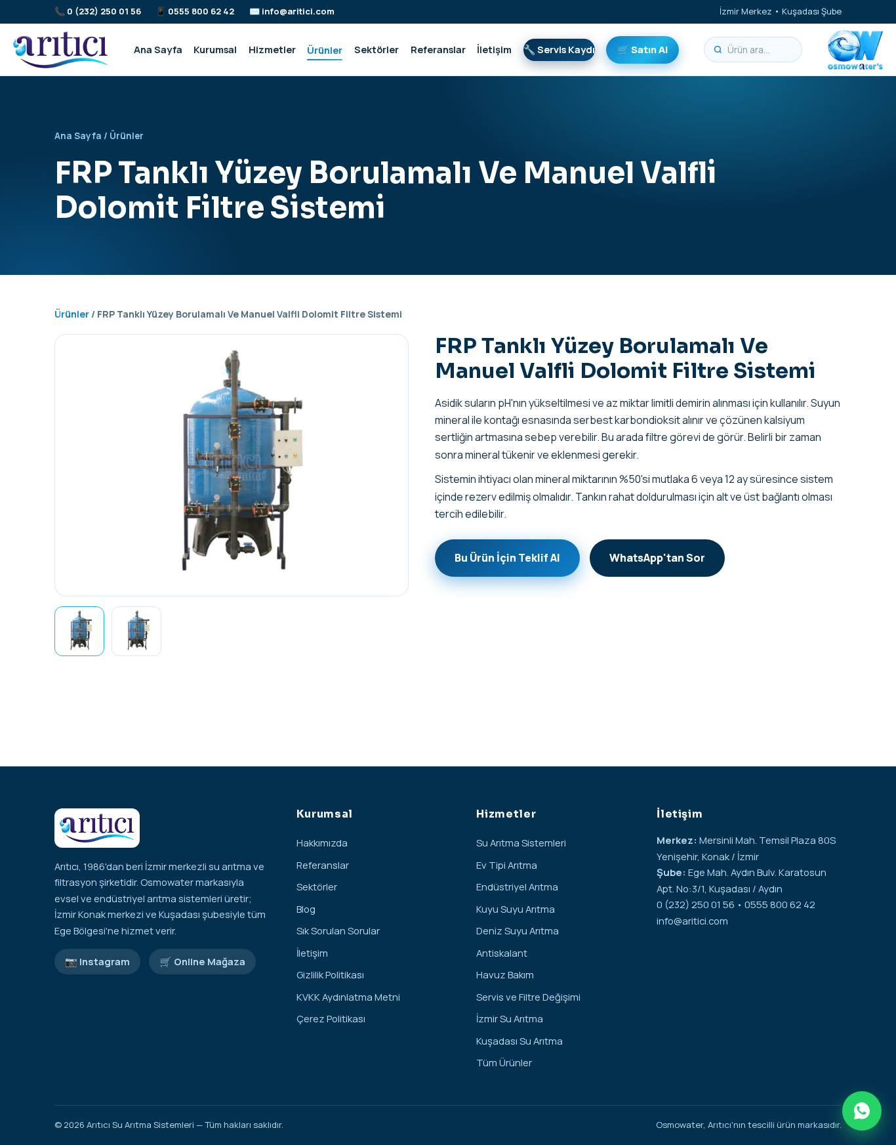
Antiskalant (501, 952)
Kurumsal (215, 49)
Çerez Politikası (330, 1018)
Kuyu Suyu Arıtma (515, 908)
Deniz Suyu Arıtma (517, 930)
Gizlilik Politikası (330, 974)
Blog (306, 908)
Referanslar (438, 49)
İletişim (494, 49)
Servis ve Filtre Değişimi (528, 996)
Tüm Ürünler (504, 1062)
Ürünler (324, 49)
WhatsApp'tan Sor (657, 558)
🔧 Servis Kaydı (559, 49)
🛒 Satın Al (642, 49)
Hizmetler (272, 49)
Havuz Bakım (505, 974)
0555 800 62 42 (201, 11)
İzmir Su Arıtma (509, 1018)
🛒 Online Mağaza (202, 961)
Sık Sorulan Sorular (338, 930)
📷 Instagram (97, 961)
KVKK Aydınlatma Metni (348, 996)
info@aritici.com (298, 11)
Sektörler (376, 49)
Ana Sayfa (158, 49)
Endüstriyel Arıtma (517, 886)
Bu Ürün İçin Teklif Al (507, 558)
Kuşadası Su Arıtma (519, 1040)
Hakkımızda (322, 842)
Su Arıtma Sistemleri (521, 842)
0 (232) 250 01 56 (104, 11)
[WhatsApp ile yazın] (862, 1111)
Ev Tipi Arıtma (506, 864)
